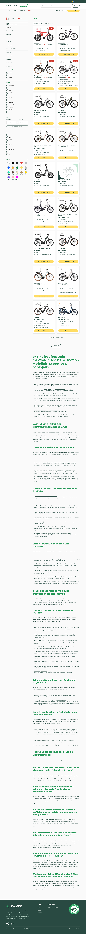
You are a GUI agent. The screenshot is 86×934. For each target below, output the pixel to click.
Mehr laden (56, 345)
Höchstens (21, 119)
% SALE (30, 10)
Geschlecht (10, 70)
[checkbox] (7, 73)
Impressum (9, 929)
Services (57, 10)
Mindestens (8, 119)
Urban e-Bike (9, 45)
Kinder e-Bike (9, 63)
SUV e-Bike (8, 59)
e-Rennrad (8, 52)
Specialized (66, 819)
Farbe (8, 159)
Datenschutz (16, 929)
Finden (75, 6)
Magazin (64, 10)
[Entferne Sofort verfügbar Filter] (42, 23)
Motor (8, 132)
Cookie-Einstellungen (26, 929)
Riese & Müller (59, 819)
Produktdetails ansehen (44, 54)
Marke (8, 82)
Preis (8, 117)
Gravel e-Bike (9, 56)
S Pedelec (8, 41)
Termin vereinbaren (73, 10)
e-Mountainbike (10, 38)
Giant (70, 819)
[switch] (8, 19)
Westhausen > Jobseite (53, 907)
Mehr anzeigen (9, 66)
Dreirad (15, 10)
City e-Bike (8, 34)
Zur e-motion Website (74, 929)
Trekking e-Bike (10, 31)
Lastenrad (22, 10)
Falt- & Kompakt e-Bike (11, 48)
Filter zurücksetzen (48, 23)
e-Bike (9, 10)
